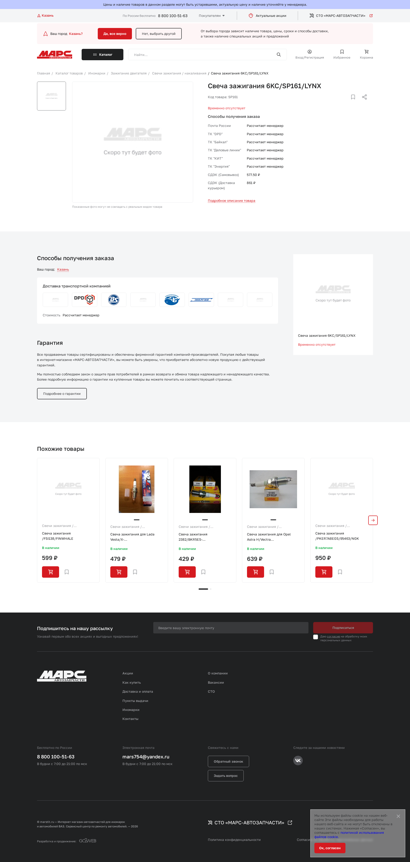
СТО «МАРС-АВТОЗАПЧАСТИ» (340, 16)
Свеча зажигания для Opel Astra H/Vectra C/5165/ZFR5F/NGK (269, 537)
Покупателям (210, 16)
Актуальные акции (271, 16)
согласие (333, 636)
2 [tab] (210, 589)
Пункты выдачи (135, 701)
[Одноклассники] (355, 103)
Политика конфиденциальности (234, 840)
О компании (218, 673)
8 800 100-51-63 (172, 15)
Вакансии (216, 682)
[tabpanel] (68, 520)
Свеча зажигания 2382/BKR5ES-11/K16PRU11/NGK (194, 537)
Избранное (341, 57)
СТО (211, 691)
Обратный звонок (228, 761)
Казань (63, 269)
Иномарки (131, 710)
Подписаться (343, 628)
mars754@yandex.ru (145, 756)
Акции (127, 673)
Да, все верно (114, 34)
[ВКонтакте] (347, 103)
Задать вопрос (226, 776)
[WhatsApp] (363, 103)
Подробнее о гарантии (62, 394)
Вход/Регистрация (309, 57)
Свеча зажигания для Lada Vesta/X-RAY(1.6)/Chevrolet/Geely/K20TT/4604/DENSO (136, 537)
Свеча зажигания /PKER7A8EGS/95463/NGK (337, 535)
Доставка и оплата (137, 691)
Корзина (366, 57)
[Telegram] (340, 103)
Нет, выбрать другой (159, 34)
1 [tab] (203, 589)
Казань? (76, 34)
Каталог (105, 54)
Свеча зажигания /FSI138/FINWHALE (57, 535)
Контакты (130, 719)
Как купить (131, 682)
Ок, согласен (330, 848)
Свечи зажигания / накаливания (58, 526)
